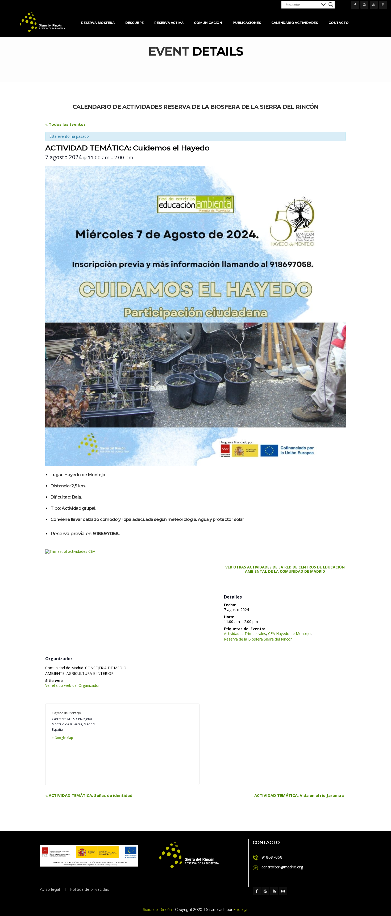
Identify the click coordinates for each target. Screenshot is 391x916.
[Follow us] (355, 5)
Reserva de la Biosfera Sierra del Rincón (258, 639)
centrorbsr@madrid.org (282, 866)
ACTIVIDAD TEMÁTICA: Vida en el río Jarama (299, 795)
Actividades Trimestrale (245, 633)
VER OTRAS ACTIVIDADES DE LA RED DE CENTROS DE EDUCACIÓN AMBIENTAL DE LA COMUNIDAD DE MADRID (285, 569)
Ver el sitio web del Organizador (72, 685)
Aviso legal (50, 889)
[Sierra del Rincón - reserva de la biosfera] (42, 22)
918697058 (271, 857)
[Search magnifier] (331, 4)
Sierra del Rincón (157, 909)
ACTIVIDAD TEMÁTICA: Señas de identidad (88, 795)
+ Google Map (62, 737)
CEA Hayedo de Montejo (289, 633)
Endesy (240, 909)
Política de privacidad (90, 889)
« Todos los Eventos (65, 124)
